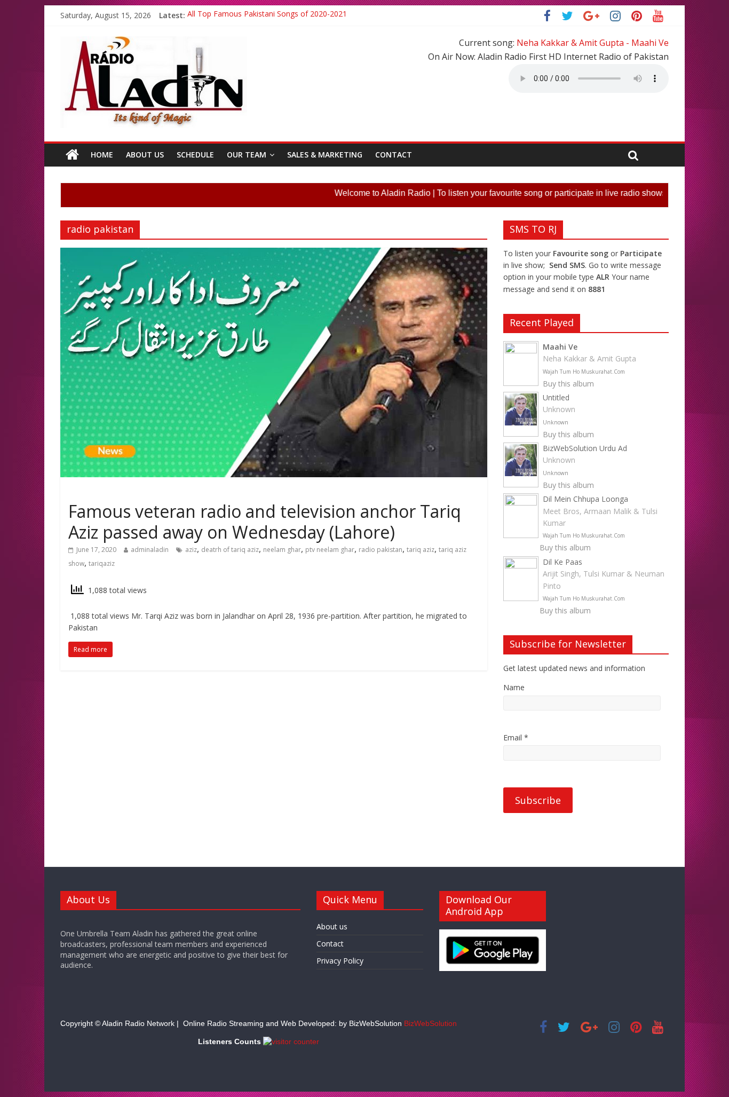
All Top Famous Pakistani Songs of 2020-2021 (267, 15)
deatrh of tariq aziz (230, 549)
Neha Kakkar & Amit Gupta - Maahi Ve (593, 43)
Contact (393, 154)
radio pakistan (380, 549)
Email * (515, 737)
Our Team (246, 154)
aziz (191, 549)
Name (514, 687)
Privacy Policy (339, 961)
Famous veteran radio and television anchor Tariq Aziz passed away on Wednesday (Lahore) (264, 521)
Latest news (91, 492)
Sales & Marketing (324, 154)
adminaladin (150, 549)
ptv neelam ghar (329, 549)
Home (102, 154)
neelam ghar (282, 549)
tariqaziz (102, 563)
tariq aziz (420, 549)
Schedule (195, 154)
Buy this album (568, 383)
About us (145, 154)
